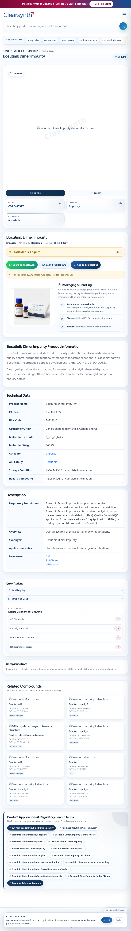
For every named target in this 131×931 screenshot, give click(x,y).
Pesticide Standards (88, 40)
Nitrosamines (50, 40)
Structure (36, 193)
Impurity (33, 50)
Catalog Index (33, 40)
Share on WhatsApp (24, 264)
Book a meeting (103, 3)
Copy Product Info (56, 264)
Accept (107, 919)
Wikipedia (52, 564)
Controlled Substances (112, 40)
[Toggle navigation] (124, 14)
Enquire (122, 56)
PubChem (52, 560)
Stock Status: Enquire (26, 252)
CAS (48, 556)
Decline (119, 919)
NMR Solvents (68, 40)
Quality (97, 193)
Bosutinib (19, 50)
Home (6, 50)
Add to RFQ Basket (87, 264)
